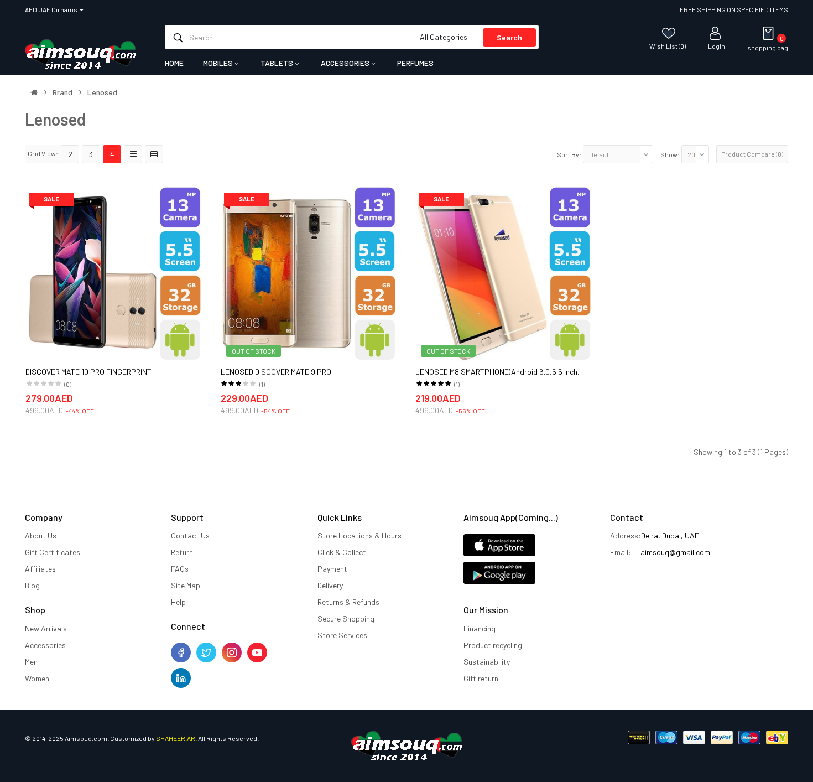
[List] (133, 154)
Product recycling (492, 645)
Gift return (480, 678)
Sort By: (569, 154)
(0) (67, 384)
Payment (332, 568)
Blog (32, 585)
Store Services (342, 635)
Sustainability (486, 661)
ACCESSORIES (346, 63)
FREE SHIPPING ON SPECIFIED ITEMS (734, 9)
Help (178, 602)
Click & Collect (341, 552)
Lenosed (102, 92)
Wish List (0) (667, 45)
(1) (262, 384)
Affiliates (40, 568)
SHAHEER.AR (175, 738)
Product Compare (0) (752, 154)
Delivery (330, 585)
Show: (670, 154)
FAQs (180, 568)
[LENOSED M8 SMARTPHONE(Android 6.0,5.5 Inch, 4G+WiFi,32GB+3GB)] (504, 272)
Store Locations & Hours (359, 535)
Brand (62, 92)
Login (716, 45)
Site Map (185, 585)
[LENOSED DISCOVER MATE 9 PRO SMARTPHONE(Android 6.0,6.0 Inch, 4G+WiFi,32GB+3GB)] (310, 272)
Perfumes (415, 63)
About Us (40, 535)
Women (37, 678)
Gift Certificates (52, 552)
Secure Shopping (345, 618)
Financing (479, 628)
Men (31, 661)
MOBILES (218, 63)
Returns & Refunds (348, 602)
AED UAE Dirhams (52, 9)
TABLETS (277, 63)
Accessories (45, 645)
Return (182, 552)
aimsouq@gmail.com (675, 552)
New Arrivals (46, 628)
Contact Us (190, 535)
